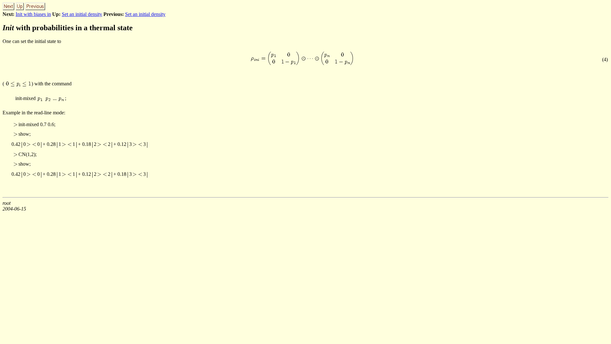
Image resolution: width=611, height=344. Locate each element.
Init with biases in (33, 14)
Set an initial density (82, 14)
